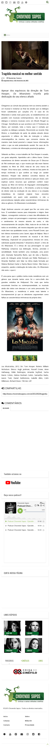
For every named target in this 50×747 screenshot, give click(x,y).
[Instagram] (10, 2)
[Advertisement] (24, 28)
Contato (6, 725)
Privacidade (29, 725)
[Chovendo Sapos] (25, 23)
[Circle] (26, 2)
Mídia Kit (28, 721)
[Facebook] (2, 2)
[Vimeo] (18, 2)
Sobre (27, 716)
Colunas (6, 721)
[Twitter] (6, 2)
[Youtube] (22, 2)
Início (5, 716)
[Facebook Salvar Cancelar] (39, 734)
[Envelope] (14, 2)
